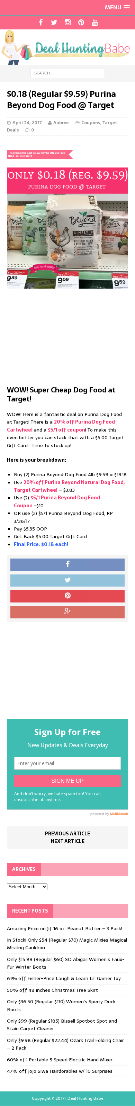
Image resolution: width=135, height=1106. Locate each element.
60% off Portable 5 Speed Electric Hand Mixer (59, 1059)
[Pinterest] (81, 22)
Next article (67, 841)
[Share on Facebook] (67, 565)
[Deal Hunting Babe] (67, 47)
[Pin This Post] (67, 596)
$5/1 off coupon (66, 430)
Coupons (90, 122)
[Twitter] (54, 22)
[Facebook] (41, 22)
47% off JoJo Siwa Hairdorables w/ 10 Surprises (59, 1071)
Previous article (67, 833)
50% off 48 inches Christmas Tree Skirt (52, 990)
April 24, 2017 (27, 122)
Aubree (61, 122)
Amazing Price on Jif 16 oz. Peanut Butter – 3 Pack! (64, 928)
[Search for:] (67, 72)
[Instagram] (68, 22)
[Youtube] (95, 22)
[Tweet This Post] (67, 580)
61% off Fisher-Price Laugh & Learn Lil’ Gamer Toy (64, 978)
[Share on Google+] (67, 612)
